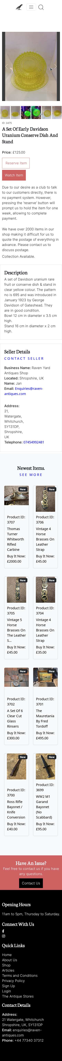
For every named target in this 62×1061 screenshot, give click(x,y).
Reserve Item (16, 163)
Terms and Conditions (20, 975)
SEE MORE (31, 474)
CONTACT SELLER (24, 358)
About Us (9, 960)
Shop (6, 965)
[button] (6, 66)
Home (7, 955)
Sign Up (8, 986)
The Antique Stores (18, 996)
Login (6, 991)
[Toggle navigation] (31, 7)
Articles (8, 970)
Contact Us (31, 883)
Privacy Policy (13, 981)
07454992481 (33, 442)
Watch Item (14, 175)
